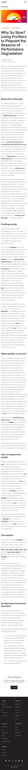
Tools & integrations (6, 707)
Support (17, 715)
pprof (17, 323)
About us (4, 749)
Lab (3, 709)
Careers (4, 752)
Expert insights (15, 28)
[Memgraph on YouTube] (19, 760)
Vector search (5, 712)
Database (4, 704)
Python (17, 729)
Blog (3, 729)
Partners (17, 712)
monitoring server (6, 158)
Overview (17, 704)
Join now (14, 687)
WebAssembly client (10, 115)
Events (3, 735)
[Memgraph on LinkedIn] (22, 760)
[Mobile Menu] (25, 2)
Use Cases (4, 727)
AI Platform (17, 707)
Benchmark (4, 715)
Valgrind (3, 259)
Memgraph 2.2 (11, 156)
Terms (12, 767)
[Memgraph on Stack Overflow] (15, 760)
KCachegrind (5, 269)
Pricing (17, 709)
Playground (4, 738)
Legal (16, 718)
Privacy (15, 767)
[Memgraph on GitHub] (9, 760)
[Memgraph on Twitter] (12, 760)
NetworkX (17, 732)
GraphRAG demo (6, 741)
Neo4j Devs (18, 735)
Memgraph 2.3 (20, 168)
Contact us (4, 755)
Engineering (5, 28)
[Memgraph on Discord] (6, 760)
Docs (16, 727)
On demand (5, 732)
